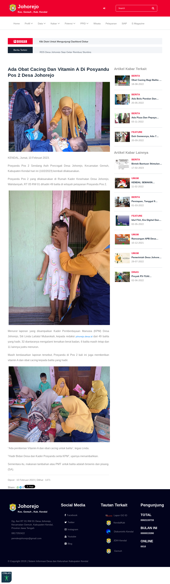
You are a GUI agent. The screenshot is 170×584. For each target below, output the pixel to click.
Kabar (54, 23)
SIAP (124, 23)
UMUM (135, 178)
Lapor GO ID (120, 515)
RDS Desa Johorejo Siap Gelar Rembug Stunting (65, 50)
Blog (70, 543)
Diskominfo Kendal (122, 531)
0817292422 (18, 533)
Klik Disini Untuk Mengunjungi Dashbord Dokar (63, 41)
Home (16, 23)
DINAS (135, 272)
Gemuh (117, 551)
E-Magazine (138, 23)
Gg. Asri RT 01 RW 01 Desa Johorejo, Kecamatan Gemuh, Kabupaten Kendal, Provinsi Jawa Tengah (32, 524)
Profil (27, 23)
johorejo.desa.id (84, 336)
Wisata (97, 23)
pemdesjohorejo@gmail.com (26, 538)
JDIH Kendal (119, 540)
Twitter (71, 522)
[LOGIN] (104, 8)
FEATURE (136, 132)
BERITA (135, 76)
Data (40, 23)
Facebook (72, 515)
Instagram (73, 529)
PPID (83, 23)
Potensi (69, 23)
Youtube (72, 536)
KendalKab (118, 522)
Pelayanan (111, 23)
